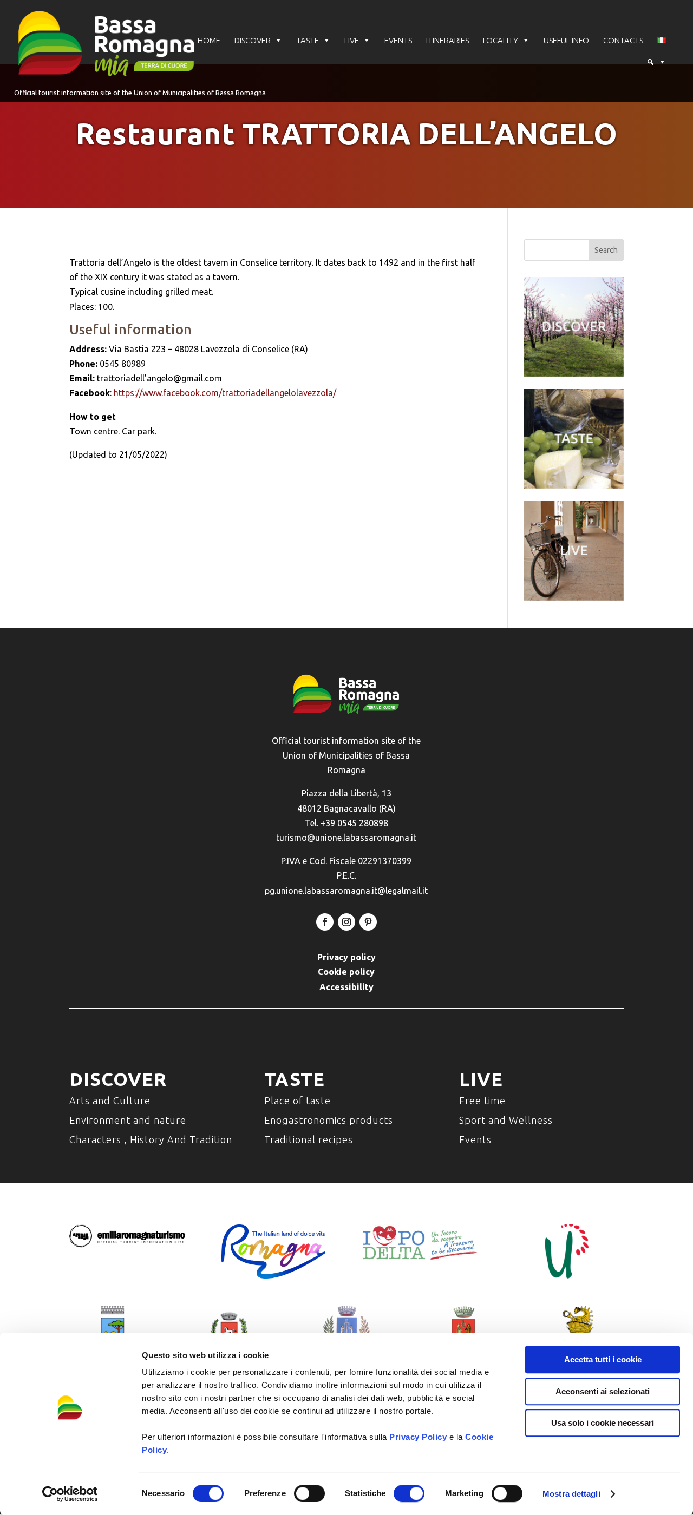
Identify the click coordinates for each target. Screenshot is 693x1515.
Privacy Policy (418, 1436)
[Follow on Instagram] (346, 922)
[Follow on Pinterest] (368, 922)
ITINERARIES (447, 40)
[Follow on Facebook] (325, 922)
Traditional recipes (308, 1139)
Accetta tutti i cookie (603, 1359)
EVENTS (398, 40)
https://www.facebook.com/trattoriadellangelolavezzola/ (225, 393)
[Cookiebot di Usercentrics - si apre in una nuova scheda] (70, 1494)
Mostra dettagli (571, 1493)
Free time (482, 1100)
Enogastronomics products (328, 1120)
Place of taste (297, 1100)
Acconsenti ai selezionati (602, 1391)
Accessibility (346, 987)
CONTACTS (623, 40)
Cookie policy (346, 972)
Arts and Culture (110, 1100)
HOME (209, 40)
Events (475, 1139)
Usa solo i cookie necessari (602, 1422)
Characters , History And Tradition (150, 1139)
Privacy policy (346, 957)
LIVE (351, 40)
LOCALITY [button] (500, 40)
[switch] (309, 1493)
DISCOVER (252, 40)
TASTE (307, 40)
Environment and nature (127, 1120)
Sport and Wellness (506, 1120)
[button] (656, 62)
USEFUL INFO (566, 40)
